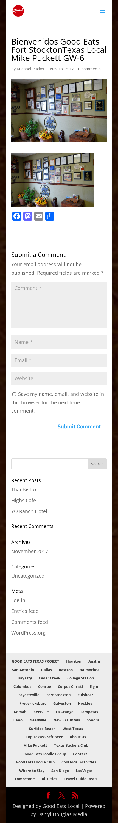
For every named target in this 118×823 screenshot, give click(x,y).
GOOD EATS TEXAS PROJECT (35, 661)
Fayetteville (29, 694)
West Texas (73, 728)
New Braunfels (66, 720)
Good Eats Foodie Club (35, 762)
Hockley (85, 703)
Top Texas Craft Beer (44, 736)
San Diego (60, 770)
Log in (18, 600)
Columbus (22, 686)
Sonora (93, 720)
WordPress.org (28, 632)
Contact (80, 753)
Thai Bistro (23, 489)
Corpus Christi (70, 686)
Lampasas (89, 711)
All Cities (49, 778)
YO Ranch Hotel (29, 511)
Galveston (62, 703)
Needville (37, 720)
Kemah (20, 711)
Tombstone (25, 778)
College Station (80, 677)
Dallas (46, 669)
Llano (18, 720)
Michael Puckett (31, 68)
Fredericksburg (32, 703)
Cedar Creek (49, 677)
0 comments (89, 68)
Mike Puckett (35, 745)
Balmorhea (90, 669)
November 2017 (29, 551)
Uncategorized (27, 575)
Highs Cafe (23, 500)
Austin (94, 661)
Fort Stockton (58, 694)
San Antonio (23, 669)
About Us (78, 736)
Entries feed (25, 611)
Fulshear (85, 694)
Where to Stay (31, 770)
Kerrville (41, 711)
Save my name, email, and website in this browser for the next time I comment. (57, 402)
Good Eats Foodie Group (45, 753)
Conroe (44, 686)
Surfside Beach (42, 728)
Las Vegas (84, 770)
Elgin (94, 686)
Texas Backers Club (71, 745)
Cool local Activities (78, 762)
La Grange (65, 711)
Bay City (25, 677)
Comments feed (29, 622)
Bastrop (66, 669)
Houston (74, 661)
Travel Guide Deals (80, 778)
